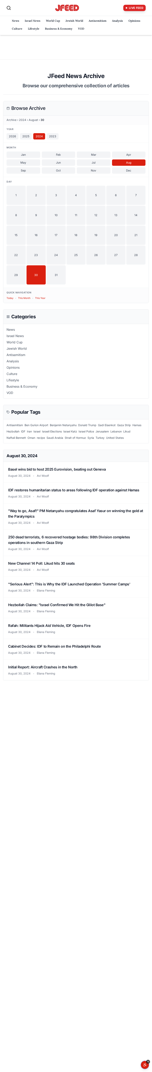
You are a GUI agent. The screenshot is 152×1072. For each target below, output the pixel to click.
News (15, 21)
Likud (126, 431)
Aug (128, 162)
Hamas (136, 425)
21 (135, 235)
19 (95, 235)
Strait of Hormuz (75, 437)
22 (16, 255)
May (23, 162)
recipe (41, 437)
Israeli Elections (52, 431)
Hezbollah (13, 431)
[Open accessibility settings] (145, 1065)
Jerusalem (102, 431)
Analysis (117, 21)
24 (56, 255)
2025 (25, 136)
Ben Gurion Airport (36, 425)
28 (136, 255)
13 (115, 215)
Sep (23, 170)
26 (96, 255)
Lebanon (116, 431)
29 (16, 275)
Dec (128, 170)
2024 (22, 120)
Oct (58, 170)
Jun (58, 162)
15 (16, 235)
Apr (128, 154)
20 (116, 235)
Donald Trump (87, 425)
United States (115, 437)
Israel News (32, 21)
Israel (36, 431)
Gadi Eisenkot (107, 425)
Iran (29, 431)
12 (95, 215)
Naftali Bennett (16, 437)
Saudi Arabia (55, 437)
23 (36, 255)
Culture (17, 28)
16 (36, 235)
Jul (93, 162)
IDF (23, 431)
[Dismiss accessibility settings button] (148, 1062)
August (33, 120)
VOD (81, 28)
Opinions (134, 21)
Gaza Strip (124, 425)
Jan (23, 154)
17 (56, 235)
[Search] (8, 8)
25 (76, 255)
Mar (93, 154)
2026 (12, 136)
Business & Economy (58, 28)
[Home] (67, 8)
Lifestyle (33, 28)
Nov (93, 170)
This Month (24, 298)
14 (135, 215)
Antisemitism (97, 21)
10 (56, 215)
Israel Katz (70, 431)
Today (10, 298)
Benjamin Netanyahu (63, 425)
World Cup (53, 21)
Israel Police (86, 431)
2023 (52, 136)
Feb (58, 154)
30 (36, 275)
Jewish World (74, 21)
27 (116, 255)
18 (75, 235)
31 (56, 275)
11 (76, 215)
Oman (31, 437)
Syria (90, 437)
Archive (11, 120)
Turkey (100, 437)
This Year (40, 298)
